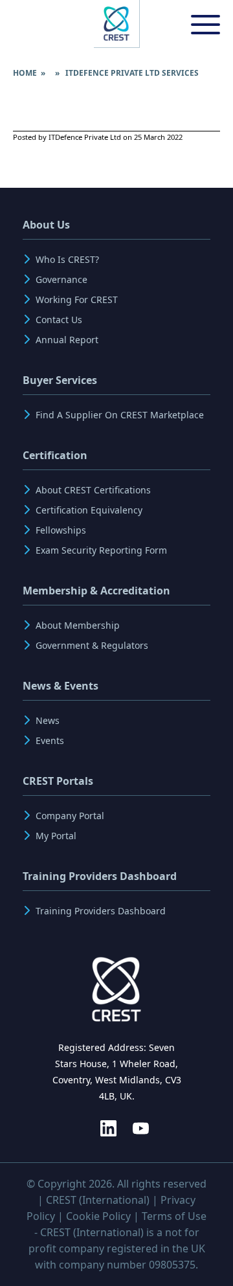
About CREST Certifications (93, 490)
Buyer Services (60, 380)
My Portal (56, 835)
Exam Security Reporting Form (101, 550)
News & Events (60, 686)
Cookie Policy (98, 1216)
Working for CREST (77, 299)
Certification (55, 455)
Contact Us (59, 319)
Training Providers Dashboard (100, 876)
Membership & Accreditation (96, 590)
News (48, 720)
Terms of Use (174, 1216)
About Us (46, 225)
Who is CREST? (67, 259)
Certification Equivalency (89, 510)
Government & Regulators (92, 645)
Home (25, 72)
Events (50, 740)
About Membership (78, 625)
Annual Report (67, 339)
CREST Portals (58, 781)
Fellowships (61, 530)
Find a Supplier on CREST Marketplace (120, 415)
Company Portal (70, 815)
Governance (61, 279)
